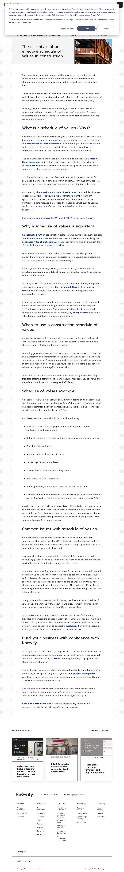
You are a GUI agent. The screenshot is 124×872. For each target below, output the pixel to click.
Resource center (80, 809)
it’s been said (33, 165)
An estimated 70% (32, 235)
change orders (81, 312)
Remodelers (41, 813)
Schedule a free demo (34, 703)
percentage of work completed (44, 143)
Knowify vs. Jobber (61, 821)
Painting (40, 827)
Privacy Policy (22, 869)
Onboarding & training (82, 818)
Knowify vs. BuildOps (61, 809)
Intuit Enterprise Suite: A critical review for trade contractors (60, 768)
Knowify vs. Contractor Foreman (61, 815)
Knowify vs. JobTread (61, 826)
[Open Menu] (120, 5)
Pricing (20, 852)
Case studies (82, 813)
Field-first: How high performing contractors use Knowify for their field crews (26, 771)
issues (33, 578)
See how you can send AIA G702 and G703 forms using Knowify (58, 218)
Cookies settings (67, 29)
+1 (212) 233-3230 (51, 794)
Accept (86, 29)
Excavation (41, 834)
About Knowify (100, 809)
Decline (106, 29)
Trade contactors (41, 809)
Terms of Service (38, 869)
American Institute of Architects (58, 192)
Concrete (40, 831)
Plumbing (40, 824)
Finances (20, 817)
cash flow (71, 287)
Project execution (21, 809)
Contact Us (101, 817)
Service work (22, 813)
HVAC (39, 820)
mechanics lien (74, 626)
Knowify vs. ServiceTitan (61, 832)
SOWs (57, 658)
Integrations (81, 822)
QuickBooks (22, 861)
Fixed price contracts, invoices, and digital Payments (94, 768)
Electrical (40, 817)
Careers (100, 813)
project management (85, 673)
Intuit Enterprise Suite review (62, 838)
